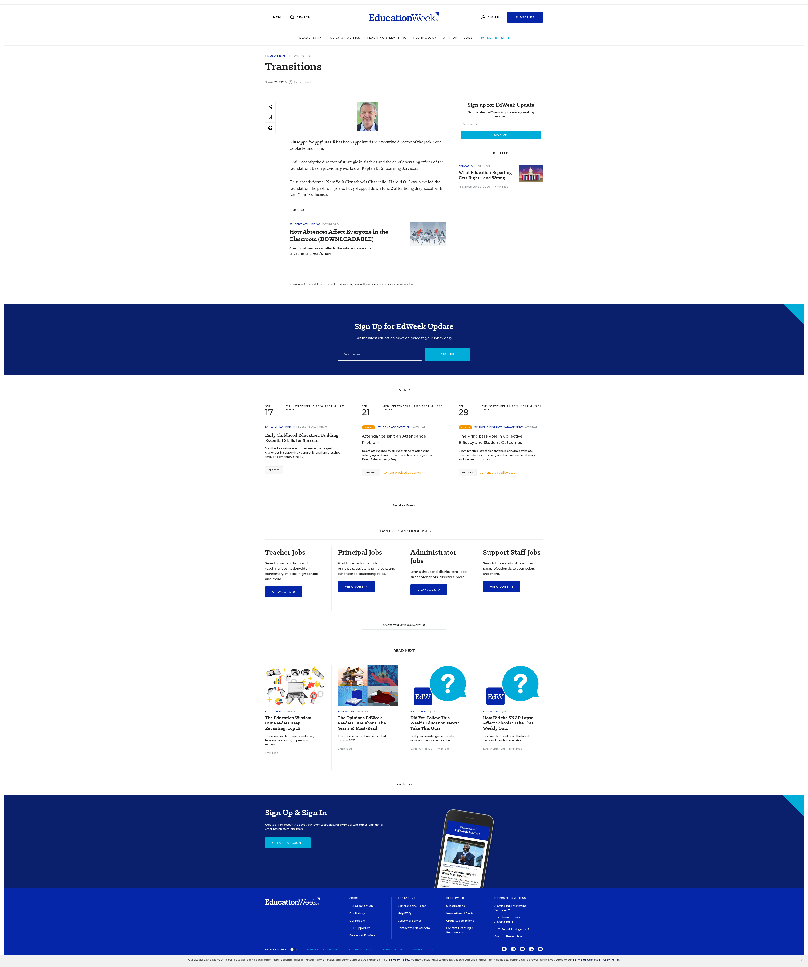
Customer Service (410, 920)
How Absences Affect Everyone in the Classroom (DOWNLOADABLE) (338, 235)
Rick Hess (465, 186)
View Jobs (282, 591)
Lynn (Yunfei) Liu (421, 748)
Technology (424, 37)
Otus (511, 472)
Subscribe (525, 17)
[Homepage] (404, 17)
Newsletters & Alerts (460, 913)
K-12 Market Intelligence (510, 929)
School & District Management (498, 427)
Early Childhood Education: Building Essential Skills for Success (301, 438)
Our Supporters (360, 928)
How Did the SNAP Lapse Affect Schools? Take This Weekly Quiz (508, 723)
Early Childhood (278, 426)
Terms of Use (393, 949)
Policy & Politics (343, 37)
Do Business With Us (510, 898)
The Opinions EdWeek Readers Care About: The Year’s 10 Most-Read (362, 723)
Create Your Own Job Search (402, 624)
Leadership (310, 37)
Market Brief (492, 37)
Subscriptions (455, 905)
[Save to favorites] (270, 117)
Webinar (419, 427)
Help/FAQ (404, 913)
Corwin (416, 472)
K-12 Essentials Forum (310, 426)
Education (275, 55)
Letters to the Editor (412, 905)
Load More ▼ (404, 784)
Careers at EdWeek (362, 935)
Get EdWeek (455, 898)
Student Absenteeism (394, 427)
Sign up (447, 354)
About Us (356, 898)
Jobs (468, 37)
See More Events (404, 505)
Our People (357, 920)
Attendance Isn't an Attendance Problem (394, 439)
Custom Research (507, 936)
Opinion (450, 37)
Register (274, 470)
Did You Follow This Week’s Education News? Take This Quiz (434, 723)
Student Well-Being (304, 224)
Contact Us (407, 898)
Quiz (432, 711)
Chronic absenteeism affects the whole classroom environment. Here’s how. (330, 251)
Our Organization (361, 905)
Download (330, 224)
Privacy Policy (422, 949)
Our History (357, 913)
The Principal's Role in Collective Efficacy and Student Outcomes (490, 439)
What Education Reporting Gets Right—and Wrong (485, 175)
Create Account (287, 842)
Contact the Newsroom (414, 928)
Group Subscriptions (460, 920)
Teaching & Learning (387, 37)
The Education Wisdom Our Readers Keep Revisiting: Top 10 (288, 723)
